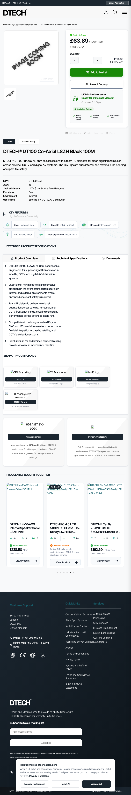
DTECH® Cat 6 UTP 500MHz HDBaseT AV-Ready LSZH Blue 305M (65, 528)
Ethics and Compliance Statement (78, 676)
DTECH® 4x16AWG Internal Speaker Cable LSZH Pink (25, 528)
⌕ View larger (47, 78)
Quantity (74, 54)
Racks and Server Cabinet (79, 641)
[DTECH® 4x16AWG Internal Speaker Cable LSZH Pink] (25, 501)
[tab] (24, 258)
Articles (70, 647)
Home (6, 24)
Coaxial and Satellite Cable (25, 24)
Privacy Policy (73, 659)
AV (11, 24)
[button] (114, 12)
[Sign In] (106, 12)
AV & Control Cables (76, 626)
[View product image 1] (10, 94)
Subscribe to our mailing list (27, 723)
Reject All (65, 784)
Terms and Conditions (77, 653)
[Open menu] (125, 12)
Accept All (96, 784)
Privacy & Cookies (39, 775)
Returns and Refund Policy (76, 667)
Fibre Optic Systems (76, 620)
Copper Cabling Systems (79, 614)
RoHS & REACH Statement (74, 686)
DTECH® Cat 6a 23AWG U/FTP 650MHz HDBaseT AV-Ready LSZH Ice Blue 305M (106, 528)
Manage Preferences (34, 784)
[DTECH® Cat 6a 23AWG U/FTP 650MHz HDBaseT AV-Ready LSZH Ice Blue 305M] (106, 501)
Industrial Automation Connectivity (77, 634)
